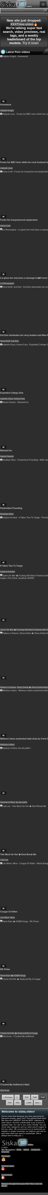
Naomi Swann (7, 456)
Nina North (5, 341)
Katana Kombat (7, 572)
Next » (38, 1103)
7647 (27, 1097)
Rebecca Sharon (8, 687)
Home (18, 1150)
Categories (35, 1150)
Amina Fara (19, 399)
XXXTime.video (22, 24)
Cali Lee (4, 860)
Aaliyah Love (6, 168)
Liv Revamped (7, 283)
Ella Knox (4, 1090)
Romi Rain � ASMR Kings (13, 975)
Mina (12, 917)
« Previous (7, 1097)
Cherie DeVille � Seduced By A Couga (19, 1033)
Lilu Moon (5, 917)
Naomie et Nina (7, 802)
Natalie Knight (7, 110)
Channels (5, 1152)
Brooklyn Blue (7, 514)
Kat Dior (15, 341)
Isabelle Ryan (6, 399)
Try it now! (30, 43)
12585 (28, 1103)
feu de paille (21, 802)
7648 (35, 1097)
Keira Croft (5, 226)
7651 (17, 1103)
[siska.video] (24, 4)
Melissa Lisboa (7, 744)
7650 (9, 1103)
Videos (26, 1150)
